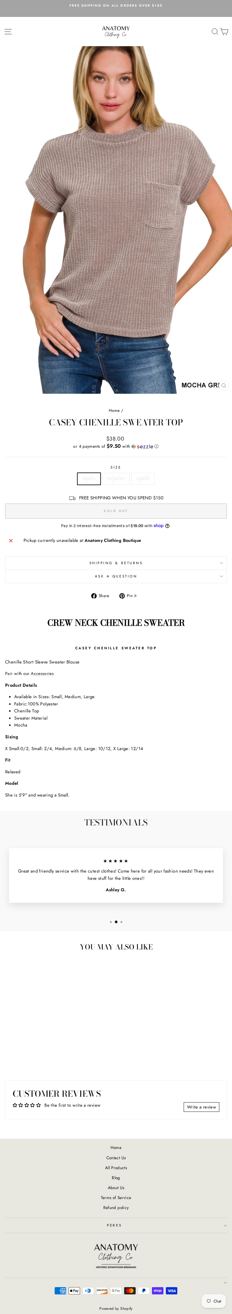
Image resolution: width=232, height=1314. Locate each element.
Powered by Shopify (116, 1308)
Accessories (42, 673)
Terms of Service (116, 1198)
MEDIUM (115, 478)
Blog (116, 1178)
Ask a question (116, 576)
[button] (116, 446)
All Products (116, 1168)
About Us (116, 1188)
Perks (114, 1225)
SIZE (116, 467)
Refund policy (116, 1207)
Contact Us (116, 1158)
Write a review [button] (201, 1107)
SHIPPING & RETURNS (116, 562)
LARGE (143, 478)
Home (114, 410)
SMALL (89, 478)
